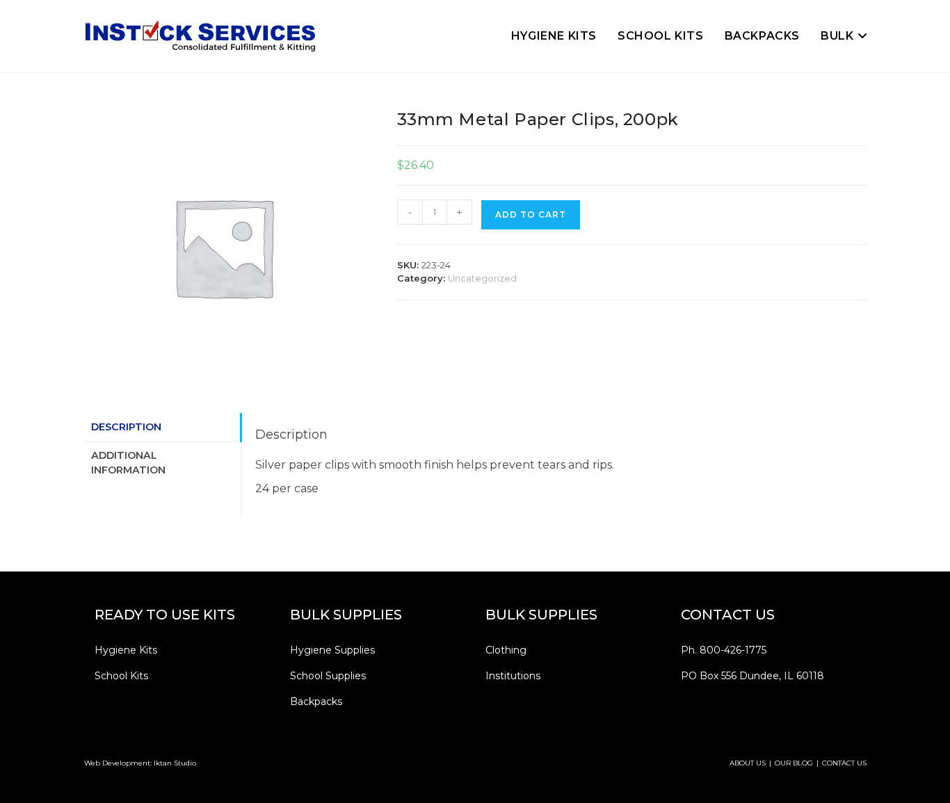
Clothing (505, 650)
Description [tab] (126, 427)
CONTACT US (844, 763)
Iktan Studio (175, 763)
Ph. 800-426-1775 (723, 650)
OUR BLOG (794, 763)
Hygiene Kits (126, 650)
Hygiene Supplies (332, 650)
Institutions (512, 676)
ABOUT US (748, 763)
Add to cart (530, 214)
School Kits (121, 676)
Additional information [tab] (128, 463)
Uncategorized (482, 278)
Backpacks (316, 701)
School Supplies (328, 676)
